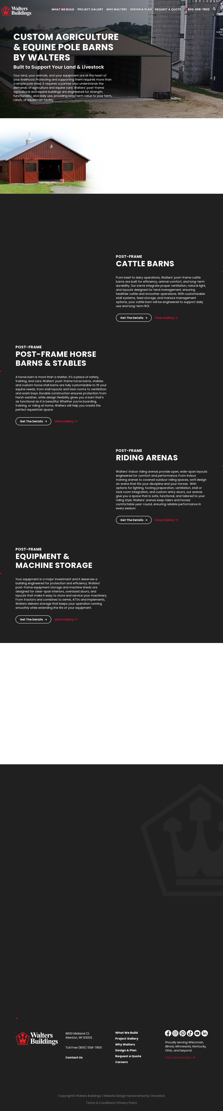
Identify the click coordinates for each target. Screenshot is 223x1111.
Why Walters (125, 1044)
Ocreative (158, 1096)
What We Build (126, 1033)
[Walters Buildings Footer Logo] (37, 1033)
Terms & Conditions (100, 1103)
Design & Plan (125, 1050)
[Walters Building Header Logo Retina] (16, 7)
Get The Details (132, 318)
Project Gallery (126, 1038)
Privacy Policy (127, 1103)
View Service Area (178, 1057)
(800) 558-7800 (90, 1047)
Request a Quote (128, 1056)
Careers (121, 1062)
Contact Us (74, 1057)
